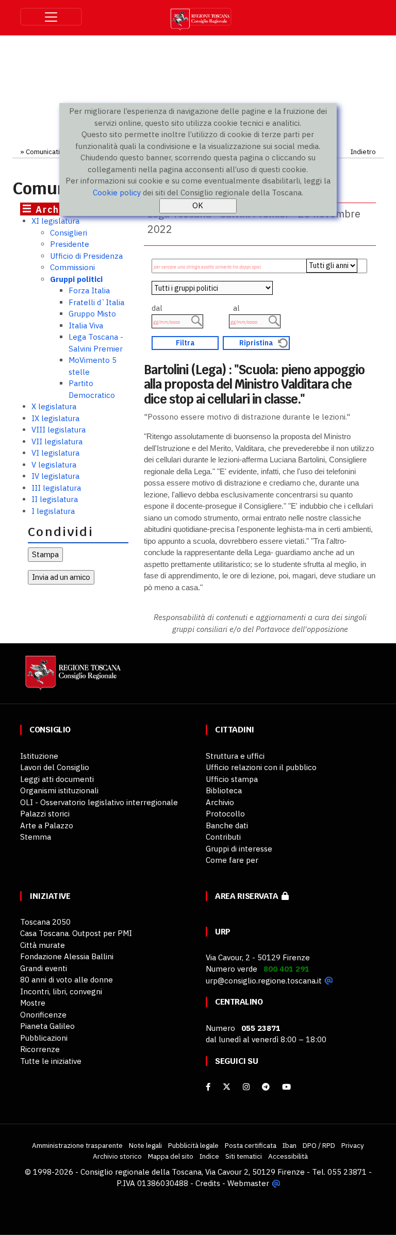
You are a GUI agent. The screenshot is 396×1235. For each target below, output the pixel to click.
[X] (226, 1087)
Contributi (223, 837)
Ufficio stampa (232, 779)
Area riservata (248, 896)
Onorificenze (43, 1015)
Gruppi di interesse (239, 849)
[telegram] (267, 1087)
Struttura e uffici (235, 756)
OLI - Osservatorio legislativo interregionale (99, 802)
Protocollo (225, 814)
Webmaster (248, 1183)
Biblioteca (224, 790)
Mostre (32, 1003)
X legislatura (53, 406)
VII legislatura (56, 441)
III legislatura (56, 488)
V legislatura (53, 465)
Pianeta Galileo (47, 1026)
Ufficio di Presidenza (86, 256)
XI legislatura (55, 221)
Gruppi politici (76, 279)
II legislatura (54, 499)
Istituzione (39, 756)
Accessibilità (288, 1156)
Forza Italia (89, 290)
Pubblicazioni (44, 1038)
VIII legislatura (58, 430)
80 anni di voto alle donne (66, 979)
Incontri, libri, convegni (61, 991)
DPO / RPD (319, 1145)
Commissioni (72, 267)
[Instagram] (246, 1087)
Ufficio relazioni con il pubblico (261, 767)
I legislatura (53, 511)
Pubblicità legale (193, 1145)
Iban (289, 1145)
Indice (209, 1156)
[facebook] (208, 1087)
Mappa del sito (170, 1156)
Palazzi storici (45, 814)
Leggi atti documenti (57, 779)
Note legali (145, 1145)
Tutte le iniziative (50, 1061)
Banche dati (227, 825)
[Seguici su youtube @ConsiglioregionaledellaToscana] (286, 1087)
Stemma (35, 837)
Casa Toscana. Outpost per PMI (76, 933)
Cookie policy (117, 192)
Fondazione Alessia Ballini (66, 956)
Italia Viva (86, 325)
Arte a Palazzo (46, 825)
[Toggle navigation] (51, 17)
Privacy (352, 1145)
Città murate (42, 945)
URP (222, 931)
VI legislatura (55, 453)
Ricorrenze (40, 1049)
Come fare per (232, 860)
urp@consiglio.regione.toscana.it (264, 981)
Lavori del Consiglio (54, 767)
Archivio (220, 802)
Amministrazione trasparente (77, 1145)
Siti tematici (243, 1156)
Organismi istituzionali (59, 790)
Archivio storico (117, 1156)
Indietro (363, 151)
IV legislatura (55, 476)
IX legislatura (55, 418)
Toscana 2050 (45, 922)
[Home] (71, 678)
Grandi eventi (43, 968)
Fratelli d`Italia (96, 302)
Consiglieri (68, 233)
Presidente (69, 244)
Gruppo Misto (92, 314)
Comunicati (43, 151)
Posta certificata (250, 1145)
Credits (207, 1183)
